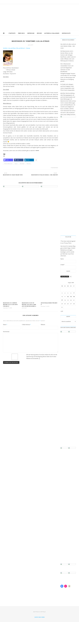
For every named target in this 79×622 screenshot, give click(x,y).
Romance (29, 163)
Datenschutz (66, 33)
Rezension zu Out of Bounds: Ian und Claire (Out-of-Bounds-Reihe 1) (29, 304)
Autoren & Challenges (51, 33)
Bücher (39, 33)
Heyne (16, 163)
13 (71, 296)
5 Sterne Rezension (8, 163)
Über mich (21, 33)
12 (68, 296)
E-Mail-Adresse (26, 324)
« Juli (61, 311)
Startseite (12, 33)
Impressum (30, 33)
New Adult (22, 163)
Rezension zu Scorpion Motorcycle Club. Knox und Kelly (10, 304)
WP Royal (43, 611)
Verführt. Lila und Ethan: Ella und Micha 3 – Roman (16, 48)
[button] (8, 160)
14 (74, 296)
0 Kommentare (54, 167)
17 (62, 300)
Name (5, 324)
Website (43, 324)
